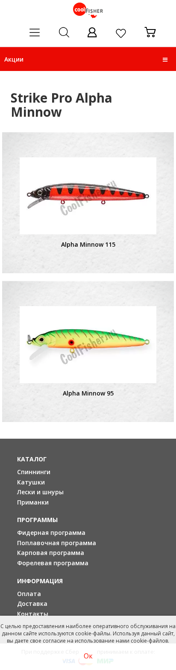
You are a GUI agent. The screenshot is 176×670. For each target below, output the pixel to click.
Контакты (32, 614)
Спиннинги (33, 472)
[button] (165, 59)
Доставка (32, 603)
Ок (88, 656)
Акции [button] (13, 59)
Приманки (33, 502)
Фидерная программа (51, 532)
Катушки (31, 482)
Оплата (29, 594)
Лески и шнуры (40, 492)
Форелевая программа (52, 563)
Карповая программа (50, 553)
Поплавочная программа (56, 543)
